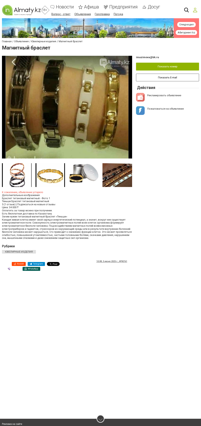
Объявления (82, 14)
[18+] (21, 10)
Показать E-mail (167, 77)
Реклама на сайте (12, 424)
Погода (118, 14)
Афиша (91, 7)
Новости (65, 7)
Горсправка (102, 14)
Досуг (154, 7)
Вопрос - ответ (60, 14)
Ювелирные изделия (19, 251)
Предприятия (123, 7)
